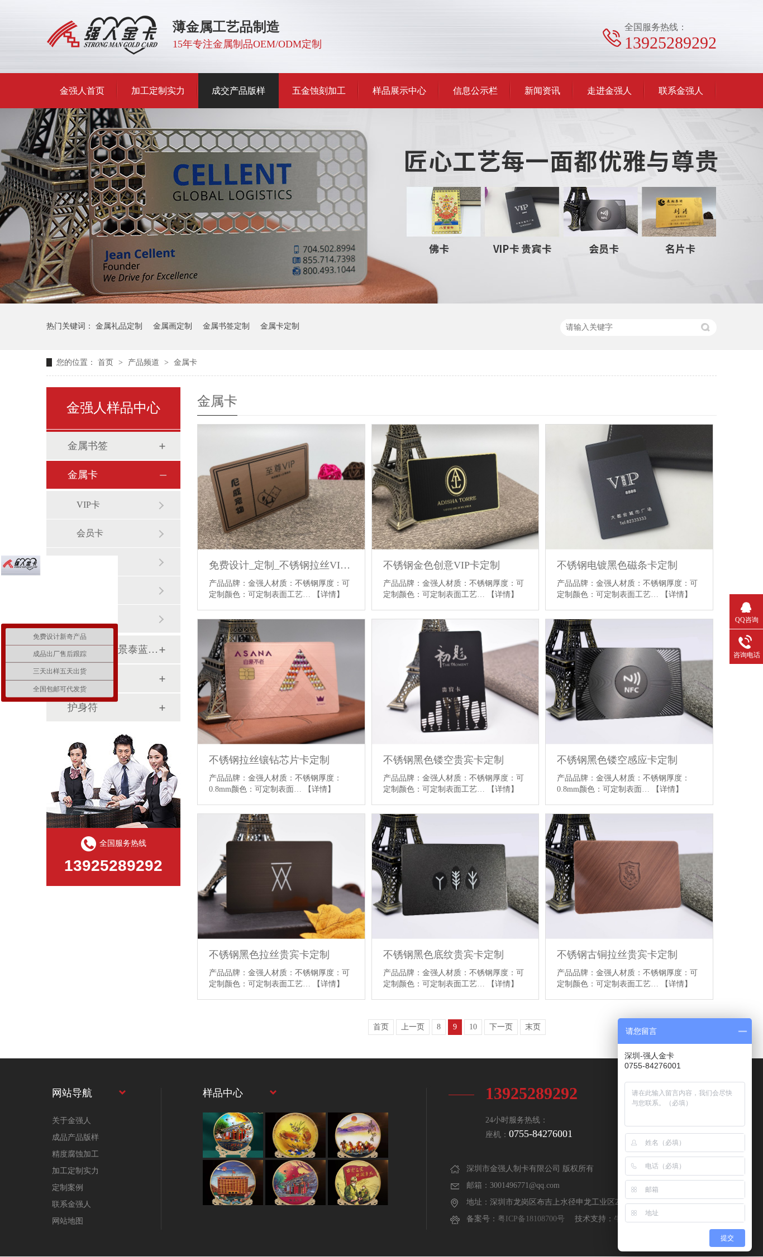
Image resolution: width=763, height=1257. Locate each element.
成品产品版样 (75, 1137)
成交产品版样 (238, 90)
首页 (107, 362)
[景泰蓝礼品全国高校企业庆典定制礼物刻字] (233, 1135)
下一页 (501, 1027)
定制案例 (67, 1187)
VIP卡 (88, 504)
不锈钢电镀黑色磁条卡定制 (617, 565)
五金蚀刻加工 (319, 90)
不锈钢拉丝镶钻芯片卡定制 (269, 759)
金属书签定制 (226, 326)
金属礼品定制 (119, 326)
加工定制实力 (158, 90)
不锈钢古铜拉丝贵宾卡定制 (617, 954)
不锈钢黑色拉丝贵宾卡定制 (269, 954)
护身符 (83, 707)
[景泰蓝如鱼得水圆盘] (295, 1135)
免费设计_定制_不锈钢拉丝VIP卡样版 (281, 565)
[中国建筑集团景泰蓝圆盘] (358, 1182)
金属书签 (88, 445)
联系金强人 (681, 90)
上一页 (413, 1027)
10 (473, 1027)
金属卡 (185, 362)
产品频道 (144, 362)
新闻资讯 (542, 90)
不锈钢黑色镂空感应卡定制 (617, 759)
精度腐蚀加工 (75, 1154)
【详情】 (328, 594)
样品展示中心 (399, 90)
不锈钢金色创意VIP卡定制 (441, 565)
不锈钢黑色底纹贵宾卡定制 (443, 954)
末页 (533, 1027)
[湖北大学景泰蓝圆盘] (233, 1182)
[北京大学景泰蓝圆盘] (295, 1182)
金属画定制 (172, 326)
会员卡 (90, 533)
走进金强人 (609, 90)
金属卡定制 (279, 326)
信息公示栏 (475, 90)
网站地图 (67, 1221)
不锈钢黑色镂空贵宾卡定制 (443, 759)
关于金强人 (71, 1120)
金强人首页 (82, 90)
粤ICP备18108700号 (531, 1219)
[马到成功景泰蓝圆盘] (358, 1135)
